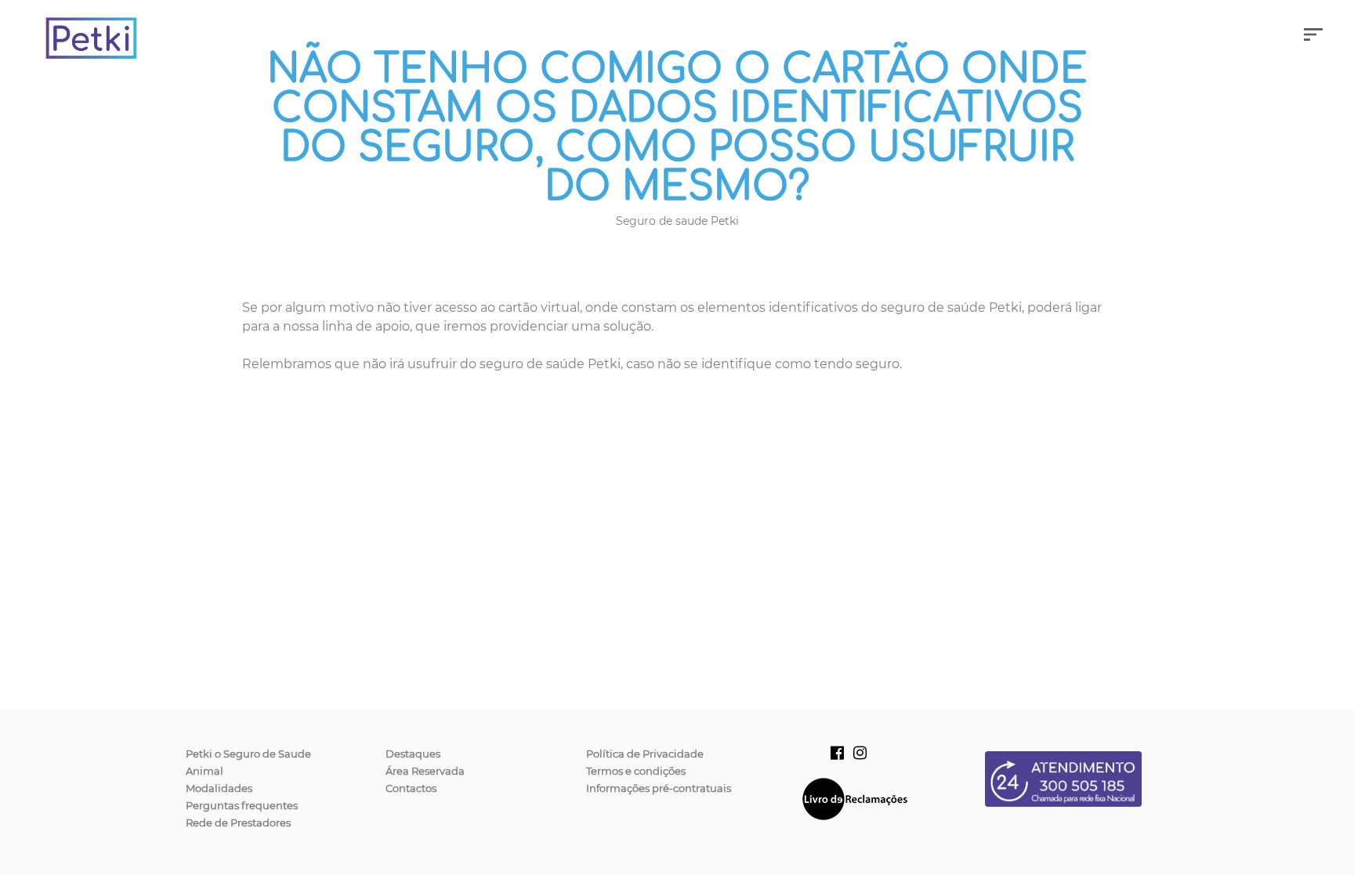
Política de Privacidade (645, 753)
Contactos (411, 788)
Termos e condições (636, 771)
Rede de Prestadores (238, 822)
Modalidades (219, 788)
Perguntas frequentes (242, 805)
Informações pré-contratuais (658, 788)
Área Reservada (425, 771)
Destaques (413, 753)
